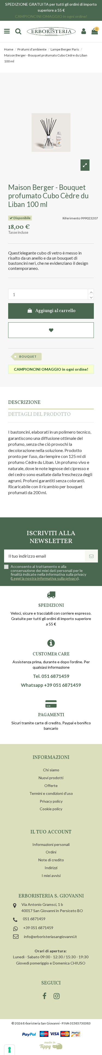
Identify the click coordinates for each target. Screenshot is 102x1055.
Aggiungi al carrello (55, 311)
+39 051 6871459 (38, 927)
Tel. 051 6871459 (51, 676)
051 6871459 (34, 918)
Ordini (51, 852)
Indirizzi (51, 867)
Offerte (51, 785)
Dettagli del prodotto (39, 415)
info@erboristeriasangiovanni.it (50, 936)
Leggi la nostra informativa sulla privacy (45, 578)
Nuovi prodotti (51, 777)
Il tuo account (51, 832)
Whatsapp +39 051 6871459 (51, 685)
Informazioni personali (51, 844)
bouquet (28, 356)
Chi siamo (51, 770)
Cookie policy (51, 808)
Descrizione (24, 403)
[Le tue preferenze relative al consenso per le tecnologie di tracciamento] (9, 1050)
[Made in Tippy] (51, 1045)
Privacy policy (51, 801)
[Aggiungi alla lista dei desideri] (51, 330)
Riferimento (71, 218)
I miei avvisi (51, 875)
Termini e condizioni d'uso (51, 793)
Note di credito (51, 860)
